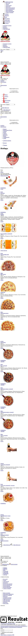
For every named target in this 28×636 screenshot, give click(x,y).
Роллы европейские (10, 9)
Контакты (5, 27)
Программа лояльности (8, 594)
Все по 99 (8, 3)
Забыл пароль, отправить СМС (7, 634)
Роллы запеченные (10, 11)
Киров (4, 132)
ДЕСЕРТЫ (5, 571)
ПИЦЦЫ (5, 569)
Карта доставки (6, 592)
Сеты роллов (8, 5)
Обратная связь (6, 29)
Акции (7, 4)
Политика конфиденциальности (8, 626)
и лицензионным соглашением (15, 627)
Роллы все (8, 6)
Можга (4, 136)
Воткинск (5, 134)
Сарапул (5, 133)
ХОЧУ (2, 172)
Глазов (4, 138)
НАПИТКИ (5, 573)
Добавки (5, 567)
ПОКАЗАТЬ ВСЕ (4, 175)
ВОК (4, 570)
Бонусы (5, 26)
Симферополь (6, 137)
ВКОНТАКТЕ (5, 564)
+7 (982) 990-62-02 (5, 107)
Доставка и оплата (7, 25)
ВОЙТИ (2, 80)
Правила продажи (7, 598)
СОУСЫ (5, 574)
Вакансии (5, 596)
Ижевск (5, 129)
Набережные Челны (7, 130)
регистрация (3, 82)
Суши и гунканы (9, 12)
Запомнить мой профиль (7, 632)
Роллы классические (10, 7)
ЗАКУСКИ (5, 572)
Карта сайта (5, 603)
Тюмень (5, 131)
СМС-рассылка (6, 599)
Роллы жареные (9, 10)
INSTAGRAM (14, 564)
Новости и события (7, 595)
